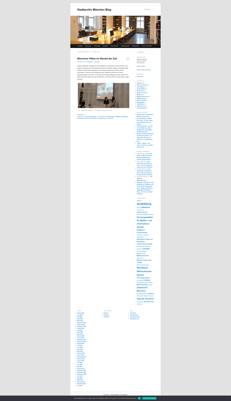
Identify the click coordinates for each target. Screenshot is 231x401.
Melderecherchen (143, 256)
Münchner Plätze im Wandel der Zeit (97, 58)
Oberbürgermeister (143, 278)
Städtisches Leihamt (148, 296)
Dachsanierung (142, 212)
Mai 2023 (79, 366)
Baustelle (139, 207)
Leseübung (139, 251)
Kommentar (110, 118)
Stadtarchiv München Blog (94, 9)
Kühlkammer (148, 246)
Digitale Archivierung (143, 96)
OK (139, 398)
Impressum (140, 76)
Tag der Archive (145, 298)
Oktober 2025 (81, 324)
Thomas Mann (140, 301)
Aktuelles (80, 46)
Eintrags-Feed (134, 315)
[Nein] (229, 398)
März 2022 (80, 380)
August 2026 (80, 313)
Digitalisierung (141, 98)
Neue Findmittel (141, 100)
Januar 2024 (80, 355)
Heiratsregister (140, 237)
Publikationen (135, 46)
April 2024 (80, 349)
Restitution (149, 284)
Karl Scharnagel (140, 246)
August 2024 (80, 343)
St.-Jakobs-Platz (101, 118)
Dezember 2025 (81, 322)
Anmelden (133, 313)
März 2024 (80, 351)
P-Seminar (86, 118)
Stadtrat (151, 293)
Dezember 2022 (81, 370)
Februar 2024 (80, 353)
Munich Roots (140, 258)
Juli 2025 (79, 330)
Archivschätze (114, 46)
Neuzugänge (140, 102)
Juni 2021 (80, 385)
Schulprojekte (93, 118)
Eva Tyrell (96, 62)
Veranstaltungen (125, 46)
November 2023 (81, 357)
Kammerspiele (147, 244)
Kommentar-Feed (135, 317)
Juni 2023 (80, 364)
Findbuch (141, 230)
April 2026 (80, 319)
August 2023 (80, 361)
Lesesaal (146, 248)
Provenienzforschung (142, 282)
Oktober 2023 (81, 359)
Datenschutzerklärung (149, 398)
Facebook (106, 317)
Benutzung (88, 46)
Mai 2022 (79, 378)
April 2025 (80, 332)
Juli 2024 (79, 345)
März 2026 (80, 320)
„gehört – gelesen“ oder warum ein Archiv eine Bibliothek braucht (145, 145)
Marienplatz (80, 118)
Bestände (105, 46)
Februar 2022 (80, 382)
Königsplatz (118, 116)
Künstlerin (139, 249)
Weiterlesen (81, 114)
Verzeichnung (148, 302)
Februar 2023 (80, 368)
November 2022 (81, 372)
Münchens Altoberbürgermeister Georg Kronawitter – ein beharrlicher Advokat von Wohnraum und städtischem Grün (145, 137)
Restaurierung (141, 106)
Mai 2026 (79, 317)
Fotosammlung (142, 232)
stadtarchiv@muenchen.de (144, 70)
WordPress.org (134, 319)
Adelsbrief (139, 200)
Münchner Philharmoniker (143, 265)
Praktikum (147, 280)
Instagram (106, 315)
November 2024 (81, 341)
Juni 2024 (80, 347)
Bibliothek (146, 207)
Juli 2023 (79, 362)
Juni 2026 (80, 315)
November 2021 (81, 383)
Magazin (144, 251)
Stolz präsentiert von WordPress (119, 394)
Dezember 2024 (81, 340)
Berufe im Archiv (141, 92)
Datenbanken (140, 214)
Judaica (139, 244)
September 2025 (81, 326)
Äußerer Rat (139, 304)
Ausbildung (144, 204)
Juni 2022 (80, 376)
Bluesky (106, 313)
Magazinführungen (141, 253)
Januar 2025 (80, 338)
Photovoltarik (140, 280)
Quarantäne (150, 282)
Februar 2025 (80, 336)
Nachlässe (142, 267)
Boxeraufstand (140, 210)
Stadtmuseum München (142, 293)
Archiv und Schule (147, 46)
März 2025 (80, 334)
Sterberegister (140, 296)
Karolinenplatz (110, 116)
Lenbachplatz (124, 116)
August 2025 (80, 328)
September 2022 (81, 374)
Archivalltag (97, 46)
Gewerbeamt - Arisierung (142, 235)
